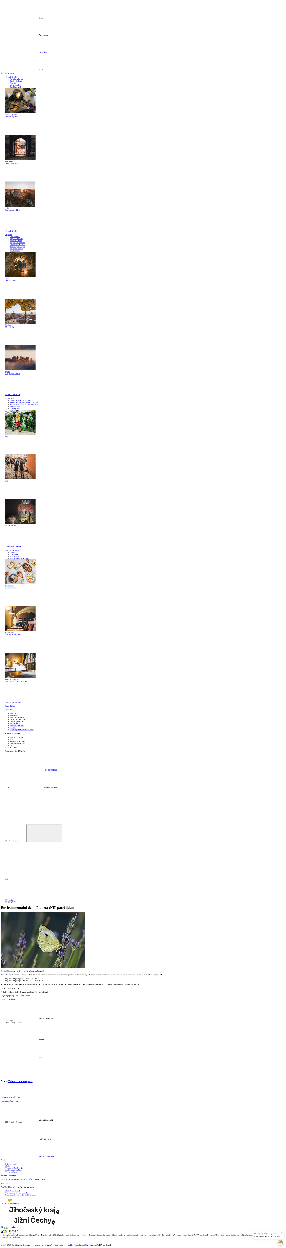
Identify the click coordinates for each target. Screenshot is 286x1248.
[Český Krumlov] (10, 1204)
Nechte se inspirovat (12, 395)
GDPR (70, 1245)
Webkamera (43, 35)
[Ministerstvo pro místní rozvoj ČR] (9, 1233)
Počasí (41, 18)
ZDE (15, 999)
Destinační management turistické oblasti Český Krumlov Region (24, 1179)
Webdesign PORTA (81, 1245)
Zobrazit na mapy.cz (20, 1081)
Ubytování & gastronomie (14, 702)
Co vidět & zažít (11, 231)
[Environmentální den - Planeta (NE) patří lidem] (43, 967)
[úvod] (22, 898)
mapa (41, 1057)
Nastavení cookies (58, 1245)
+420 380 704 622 (50, 770)
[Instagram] (56, 804)
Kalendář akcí (10, 900)
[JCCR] (34, 1224)
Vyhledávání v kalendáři (13, 546)
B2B (41, 69)
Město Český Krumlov (13, 1191)
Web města (43, 52)
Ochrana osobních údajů (14, 1168)
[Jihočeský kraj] (34, 1214)
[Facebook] (22, 804)
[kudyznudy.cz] (9, 1229)
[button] (11, 77)
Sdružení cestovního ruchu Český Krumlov (20, 1195)
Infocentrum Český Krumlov (11, 1101)
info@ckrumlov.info (51, 787)
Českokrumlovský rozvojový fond (17, 1193)
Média (7, 1166)
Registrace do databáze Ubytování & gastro (13, 1171)
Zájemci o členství (11, 1164)
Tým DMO (5, 1183)
